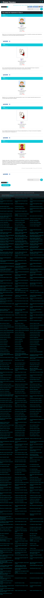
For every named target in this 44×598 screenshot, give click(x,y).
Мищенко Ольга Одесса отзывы (21, 314)
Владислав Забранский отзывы (35, 438)
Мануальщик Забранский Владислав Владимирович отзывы (21, 247)
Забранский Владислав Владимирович (7, 263)
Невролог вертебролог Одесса (5, 387)
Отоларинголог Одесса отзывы (20, 524)
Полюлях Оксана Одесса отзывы (6, 213)
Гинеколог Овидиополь (34, 337)
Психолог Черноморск (34, 414)
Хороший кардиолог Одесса (5, 435)
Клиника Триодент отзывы (5, 540)
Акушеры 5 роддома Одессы (20, 208)
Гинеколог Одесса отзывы (34, 323)
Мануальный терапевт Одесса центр (37, 482)
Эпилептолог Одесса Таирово (5, 392)
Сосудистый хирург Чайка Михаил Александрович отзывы (6, 566)
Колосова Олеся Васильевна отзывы (21, 306)
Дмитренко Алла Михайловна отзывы (37, 573)
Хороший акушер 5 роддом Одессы (6, 211)
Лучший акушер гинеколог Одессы (36, 206)
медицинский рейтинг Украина (21, 194)
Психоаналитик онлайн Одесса (20, 411)
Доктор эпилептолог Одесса (35, 384)
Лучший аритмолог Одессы (35, 430)
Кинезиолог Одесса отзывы (35, 459)
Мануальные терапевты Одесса (21, 511)
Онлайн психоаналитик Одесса (5, 411)
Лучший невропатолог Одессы (5, 377)
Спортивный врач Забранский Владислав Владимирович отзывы (21, 241)
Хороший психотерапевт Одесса (21, 416)
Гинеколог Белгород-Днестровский (36, 339)
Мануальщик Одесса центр (20, 474)
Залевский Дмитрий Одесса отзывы (36, 565)
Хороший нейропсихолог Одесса (36, 402)
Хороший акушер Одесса (4, 206)
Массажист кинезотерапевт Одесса (6, 452)
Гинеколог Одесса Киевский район (36, 351)
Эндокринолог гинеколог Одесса (21, 317)
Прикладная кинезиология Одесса (6, 446)
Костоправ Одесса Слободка (35, 466)
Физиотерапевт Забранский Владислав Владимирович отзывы (36, 239)
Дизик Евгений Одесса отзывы (20, 550)
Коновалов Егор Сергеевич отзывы (36, 577)
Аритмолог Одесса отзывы (35, 428)
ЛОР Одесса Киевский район (35, 537)
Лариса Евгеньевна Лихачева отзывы (7, 303)
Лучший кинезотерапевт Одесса (36, 452)
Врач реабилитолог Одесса (35, 492)
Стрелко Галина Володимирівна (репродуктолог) (35, 296)
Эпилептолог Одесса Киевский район (7, 394)
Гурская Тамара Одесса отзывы (20, 521)
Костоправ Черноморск (19, 500)
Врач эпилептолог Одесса (19, 391)
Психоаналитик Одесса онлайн (35, 411)
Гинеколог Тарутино (3, 342)
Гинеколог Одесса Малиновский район (22, 328)
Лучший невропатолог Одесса (35, 377)
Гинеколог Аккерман (18, 339)
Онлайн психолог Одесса (4, 413)
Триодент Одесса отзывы (34, 540)
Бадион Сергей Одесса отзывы (20, 590)
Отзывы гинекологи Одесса (35, 333)
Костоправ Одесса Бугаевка (5, 469)
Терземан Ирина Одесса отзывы (6, 277)
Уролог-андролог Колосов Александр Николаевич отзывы (6, 555)
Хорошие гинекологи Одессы (5, 337)
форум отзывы (12, 194)
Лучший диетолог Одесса (19, 360)
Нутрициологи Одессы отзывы (5, 362)
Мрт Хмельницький (3, 438)
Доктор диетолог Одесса (4, 364)
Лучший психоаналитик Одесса (35, 398)
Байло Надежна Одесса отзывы (6, 290)
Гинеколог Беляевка (33, 349)
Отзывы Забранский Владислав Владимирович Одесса (21, 267)
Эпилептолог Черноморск (4, 391)
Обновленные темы (17, 5)
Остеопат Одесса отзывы (4, 224)
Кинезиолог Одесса (33, 461)
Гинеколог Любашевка (19, 348)
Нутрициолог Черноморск (19, 368)
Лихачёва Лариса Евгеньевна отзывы (37, 254)
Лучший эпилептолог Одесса (35, 392)
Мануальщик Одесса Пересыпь (5, 477)
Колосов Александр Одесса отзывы (21, 554)
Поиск (41, 5)
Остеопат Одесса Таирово (35, 225)
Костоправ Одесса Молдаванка (20, 470)
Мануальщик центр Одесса (5, 474)
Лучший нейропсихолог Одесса (35, 406)
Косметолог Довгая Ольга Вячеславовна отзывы (34, 247)
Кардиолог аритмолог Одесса (20, 425)
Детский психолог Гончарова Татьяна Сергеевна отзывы (7, 586)
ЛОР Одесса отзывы (33, 533)
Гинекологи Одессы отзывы (35, 335)
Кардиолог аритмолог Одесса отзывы (7, 425)
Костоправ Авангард (33, 469)
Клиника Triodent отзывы (4, 545)
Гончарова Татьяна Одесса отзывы (21, 585)
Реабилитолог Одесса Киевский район (22, 218)
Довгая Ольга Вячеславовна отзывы (21, 249)
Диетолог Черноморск (34, 368)
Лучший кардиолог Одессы (20, 435)
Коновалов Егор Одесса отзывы (21, 577)
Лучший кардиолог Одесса (35, 435)
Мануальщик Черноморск (34, 500)
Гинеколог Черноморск (4, 349)
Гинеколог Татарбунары (34, 342)
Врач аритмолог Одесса (4, 430)
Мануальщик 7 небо (18, 480)
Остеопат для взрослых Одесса (35, 224)
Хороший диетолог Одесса (35, 360)
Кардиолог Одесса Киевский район (6, 437)
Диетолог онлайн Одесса (34, 366)
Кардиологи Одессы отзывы (5, 433)
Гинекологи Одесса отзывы (5, 333)
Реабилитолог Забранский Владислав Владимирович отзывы (7, 241)
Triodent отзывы (33, 548)
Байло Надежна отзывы (34, 290)
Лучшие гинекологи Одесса (5, 335)
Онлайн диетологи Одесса (34, 364)
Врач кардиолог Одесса (34, 433)
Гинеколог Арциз (18, 342)
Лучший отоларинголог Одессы (5, 530)
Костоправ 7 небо (18, 472)
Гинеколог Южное (18, 349)
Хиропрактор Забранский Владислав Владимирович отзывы (7, 244)
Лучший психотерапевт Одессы (6, 418)
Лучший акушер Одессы (19, 206)
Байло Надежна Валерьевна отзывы (21, 290)
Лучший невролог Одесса (19, 379)
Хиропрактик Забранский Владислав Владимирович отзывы (21, 244)
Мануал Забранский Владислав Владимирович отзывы (5, 247)
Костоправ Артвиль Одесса (35, 472)
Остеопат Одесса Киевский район (6, 227)
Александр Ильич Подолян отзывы (21, 198)
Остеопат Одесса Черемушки (35, 222)
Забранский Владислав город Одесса (7, 271)
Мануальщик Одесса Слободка (20, 477)
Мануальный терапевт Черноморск (6, 502)
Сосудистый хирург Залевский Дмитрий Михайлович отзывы (20, 566)
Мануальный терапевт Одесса (35, 508)
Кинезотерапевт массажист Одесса (21, 454)
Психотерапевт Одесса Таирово (21, 418)
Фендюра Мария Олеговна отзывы (6, 283)
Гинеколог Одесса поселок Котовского (37, 325)
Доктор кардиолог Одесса (34, 425)
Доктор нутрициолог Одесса (20, 362)
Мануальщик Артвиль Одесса (35, 480)
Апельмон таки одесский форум (7, 195)
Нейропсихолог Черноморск (35, 404)
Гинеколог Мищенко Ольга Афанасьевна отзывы (5, 310)
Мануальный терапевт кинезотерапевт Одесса (34, 455)
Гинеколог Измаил (3, 339)
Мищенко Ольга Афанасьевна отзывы (7, 314)
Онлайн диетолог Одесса (19, 366)
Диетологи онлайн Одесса (19, 364)
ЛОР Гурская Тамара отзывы (20, 538)
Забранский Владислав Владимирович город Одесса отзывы (37, 269)
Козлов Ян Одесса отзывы (19, 582)
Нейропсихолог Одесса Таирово (21, 406)
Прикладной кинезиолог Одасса (6, 449)
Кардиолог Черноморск (19, 426)
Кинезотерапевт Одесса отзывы (6, 454)
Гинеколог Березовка (4, 341)
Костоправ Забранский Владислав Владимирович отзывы (36, 241)
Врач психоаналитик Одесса (20, 398)
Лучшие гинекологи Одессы (20, 335)
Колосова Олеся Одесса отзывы (6, 306)
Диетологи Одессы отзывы (35, 362)
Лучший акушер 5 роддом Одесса (21, 211)
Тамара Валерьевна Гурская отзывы (21, 518)
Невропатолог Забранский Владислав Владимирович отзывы (7, 236)
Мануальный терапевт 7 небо (5, 489)
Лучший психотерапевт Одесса (35, 416)
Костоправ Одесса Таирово (20, 513)
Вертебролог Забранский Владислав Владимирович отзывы (36, 233)
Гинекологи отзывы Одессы (5, 346)
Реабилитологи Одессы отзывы (20, 495)
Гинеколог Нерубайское (34, 328)
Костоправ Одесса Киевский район (6, 513)
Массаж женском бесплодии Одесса (6, 312)
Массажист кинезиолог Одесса (20, 461)
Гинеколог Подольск (3, 344)
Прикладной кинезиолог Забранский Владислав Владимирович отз (36, 236)
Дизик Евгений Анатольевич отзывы (36, 550)
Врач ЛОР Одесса (33, 535)
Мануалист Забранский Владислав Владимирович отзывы (36, 244)
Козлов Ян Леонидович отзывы (35, 582)
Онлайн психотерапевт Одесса (20, 409)
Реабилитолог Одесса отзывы (5, 218)
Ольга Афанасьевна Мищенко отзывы (37, 300)
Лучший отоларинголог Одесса (35, 528)
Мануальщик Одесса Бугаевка (5, 478)
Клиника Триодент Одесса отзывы (21, 543)
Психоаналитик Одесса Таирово (36, 400)
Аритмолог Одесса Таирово (35, 432)
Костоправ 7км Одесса (4, 472)
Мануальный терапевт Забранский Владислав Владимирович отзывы (6, 253)
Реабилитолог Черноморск (20, 220)
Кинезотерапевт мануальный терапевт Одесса (35, 450)
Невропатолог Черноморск (20, 389)
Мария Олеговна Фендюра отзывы (6, 395)
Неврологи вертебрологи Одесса (36, 385)
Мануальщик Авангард (34, 477)
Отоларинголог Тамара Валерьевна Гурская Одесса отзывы (6, 522)
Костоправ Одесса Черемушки (35, 511)
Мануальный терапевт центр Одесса (22, 482)
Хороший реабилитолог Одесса (35, 497)
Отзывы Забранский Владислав (35, 266)
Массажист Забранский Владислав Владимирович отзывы (36, 253)
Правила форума (36, 5)
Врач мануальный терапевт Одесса (36, 505)
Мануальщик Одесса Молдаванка (21, 478)
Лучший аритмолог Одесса (20, 432)
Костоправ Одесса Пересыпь (20, 469)
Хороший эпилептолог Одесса (35, 391)
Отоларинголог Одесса (19, 527)
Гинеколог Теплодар (3, 328)
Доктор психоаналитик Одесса (20, 400)
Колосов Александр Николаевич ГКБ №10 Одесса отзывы (6, 561)
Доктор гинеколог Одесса (4, 323)
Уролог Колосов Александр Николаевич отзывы (35, 553)
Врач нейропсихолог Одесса (20, 404)
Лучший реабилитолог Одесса (5, 499)
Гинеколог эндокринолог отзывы (6, 320)
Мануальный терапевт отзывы (6, 505)
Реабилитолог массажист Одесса (21, 499)
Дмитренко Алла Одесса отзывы (21, 573)
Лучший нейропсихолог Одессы (6, 404)
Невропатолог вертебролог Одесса (21, 387)
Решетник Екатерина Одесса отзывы (7, 357)
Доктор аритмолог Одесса (5, 426)
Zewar (4, 44)
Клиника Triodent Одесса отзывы (21, 548)
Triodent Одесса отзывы (34, 545)
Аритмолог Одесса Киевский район (6, 432)
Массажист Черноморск (34, 220)
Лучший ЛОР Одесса (18, 537)
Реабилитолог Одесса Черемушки (6, 220)
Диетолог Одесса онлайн (4, 368)
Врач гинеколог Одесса (19, 323)
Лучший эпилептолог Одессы (20, 392)
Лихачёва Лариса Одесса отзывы (6, 254)
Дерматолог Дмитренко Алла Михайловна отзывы (5, 574)
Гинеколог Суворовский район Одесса (7, 326)
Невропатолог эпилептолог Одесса (21, 384)
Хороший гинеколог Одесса (20, 337)
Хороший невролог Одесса (35, 379)
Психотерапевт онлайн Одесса (35, 409)
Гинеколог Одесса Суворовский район (37, 330)
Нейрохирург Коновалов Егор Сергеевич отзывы (5, 578)
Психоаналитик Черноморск (5, 414)
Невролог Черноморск (34, 389)
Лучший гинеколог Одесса (19, 351)
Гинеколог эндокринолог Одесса (36, 320)
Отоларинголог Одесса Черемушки (6, 527)
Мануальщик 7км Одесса (4, 480)
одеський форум (30, 194)
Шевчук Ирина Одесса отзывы (20, 372)
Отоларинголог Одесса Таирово (36, 524)
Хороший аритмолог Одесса (20, 430)
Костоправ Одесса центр (34, 464)
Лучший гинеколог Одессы (5, 351)
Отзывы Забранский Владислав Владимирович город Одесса (6, 269)
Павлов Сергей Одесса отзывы (20, 257)
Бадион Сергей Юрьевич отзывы (36, 590)
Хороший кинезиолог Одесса (20, 464)
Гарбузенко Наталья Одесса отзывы (21, 298)
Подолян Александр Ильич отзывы (21, 203)
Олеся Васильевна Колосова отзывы (21, 300)
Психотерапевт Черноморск (20, 414)
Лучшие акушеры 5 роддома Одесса (6, 208)
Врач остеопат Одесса (19, 224)
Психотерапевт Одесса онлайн (5, 409)
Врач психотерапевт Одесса (5, 416)
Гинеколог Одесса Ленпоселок (5, 325)
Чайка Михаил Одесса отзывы (35, 568)
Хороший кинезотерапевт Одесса (21, 457)
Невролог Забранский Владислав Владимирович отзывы (21, 233)
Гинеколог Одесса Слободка (20, 325)
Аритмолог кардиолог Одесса (35, 422)
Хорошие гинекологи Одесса (35, 332)
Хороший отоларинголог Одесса (21, 528)
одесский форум (36, 194)
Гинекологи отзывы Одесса (20, 333)
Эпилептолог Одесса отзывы (20, 381)
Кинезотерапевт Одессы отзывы (21, 452)
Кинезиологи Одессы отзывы (5, 459)
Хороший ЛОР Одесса (19, 535)
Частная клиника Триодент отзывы (6, 543)
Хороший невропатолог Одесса (20, 377)
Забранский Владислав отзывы (35, 260)
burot (4, 140)
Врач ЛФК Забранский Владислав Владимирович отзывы (21, 239)
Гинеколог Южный (33, 348)
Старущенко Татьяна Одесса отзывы (36, 292)
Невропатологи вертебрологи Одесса (7, 385)
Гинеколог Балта (3, 348)
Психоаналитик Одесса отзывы (6, 400)
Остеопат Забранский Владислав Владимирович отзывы (6, 216)
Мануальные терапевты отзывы (21, 502)
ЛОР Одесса (2, 535)
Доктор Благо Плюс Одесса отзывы (36, 285)
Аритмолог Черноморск (34, 426)
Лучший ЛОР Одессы (4, 537)
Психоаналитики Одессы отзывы (6, 398)
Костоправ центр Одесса (4, 466)
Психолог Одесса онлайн (34, 413)
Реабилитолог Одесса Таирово (35, 218)
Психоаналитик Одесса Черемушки (6, 402)
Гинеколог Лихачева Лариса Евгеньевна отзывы (20, 310)
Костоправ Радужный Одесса (35, 470)
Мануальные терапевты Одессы (6, 508)
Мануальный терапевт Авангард (21, 489)
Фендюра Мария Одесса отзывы (36, 280)
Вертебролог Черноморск (4, 389)
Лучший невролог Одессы (4, 379)
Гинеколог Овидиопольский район (21, 326)
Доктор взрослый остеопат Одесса (36, 215)
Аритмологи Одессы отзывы (20, 428)
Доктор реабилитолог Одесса (5, 495)
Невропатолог (2, 419)
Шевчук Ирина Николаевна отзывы (36, 372)
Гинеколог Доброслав (19, 341)
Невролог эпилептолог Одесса (5, 384)
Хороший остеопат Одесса (20, 225)
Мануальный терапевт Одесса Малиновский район (5, 485)
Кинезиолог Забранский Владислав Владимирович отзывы (6, 239)
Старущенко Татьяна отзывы (20, 292)
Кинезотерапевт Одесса (4, 457)
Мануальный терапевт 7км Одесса (21, 492)
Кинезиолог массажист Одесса (20, 459)
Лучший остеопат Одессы (4, 225)
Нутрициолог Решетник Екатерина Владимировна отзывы (36, 355)
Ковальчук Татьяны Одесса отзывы (6, 369)
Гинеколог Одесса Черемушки (20, 353)
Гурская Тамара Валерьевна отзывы (36, 521)
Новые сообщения (25, 5)
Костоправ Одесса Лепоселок (5, 470)
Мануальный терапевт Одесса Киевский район (5, 517)
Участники (31, 5)
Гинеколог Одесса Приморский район (7, 330)
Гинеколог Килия (18, 344)
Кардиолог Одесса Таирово (5, 428)
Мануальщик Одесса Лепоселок (36, 478)
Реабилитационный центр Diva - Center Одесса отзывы (6, 233)
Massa (4, 14)
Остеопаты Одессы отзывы (20, 222)
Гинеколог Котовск (33, 346)
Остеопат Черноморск (4, 222)
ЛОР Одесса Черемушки (4, 533)
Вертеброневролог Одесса (35, 387)
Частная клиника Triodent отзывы (6, 548)
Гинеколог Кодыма (18, 346)
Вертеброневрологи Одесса (20, 385)
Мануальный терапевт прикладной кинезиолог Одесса (21, 445)
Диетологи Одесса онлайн (5, 366)
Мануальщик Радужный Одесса (6, 482)
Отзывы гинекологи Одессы (35, 344)
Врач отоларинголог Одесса (5, 528)
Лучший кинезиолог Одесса (5, 464)
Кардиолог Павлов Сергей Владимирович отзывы (5, 423)
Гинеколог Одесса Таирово (5, 353)
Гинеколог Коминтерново (34, 341)
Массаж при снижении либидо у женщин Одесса (35, 310)
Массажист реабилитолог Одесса (21, 215)
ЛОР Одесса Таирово (34, 530)
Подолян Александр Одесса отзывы (6, 203)
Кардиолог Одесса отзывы (20, 433)
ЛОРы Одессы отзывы (19, 533)
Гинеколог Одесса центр (34, 326)
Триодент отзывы (33, 543)
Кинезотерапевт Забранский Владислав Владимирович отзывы (21, 236)
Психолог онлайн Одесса (19, 413)
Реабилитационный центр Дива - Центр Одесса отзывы (21, 230)
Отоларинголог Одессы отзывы (35, 527)
